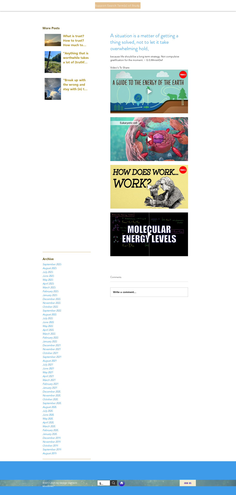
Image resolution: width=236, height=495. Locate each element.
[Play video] (149, 91)
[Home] (121, 483)
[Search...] (113, 483)
